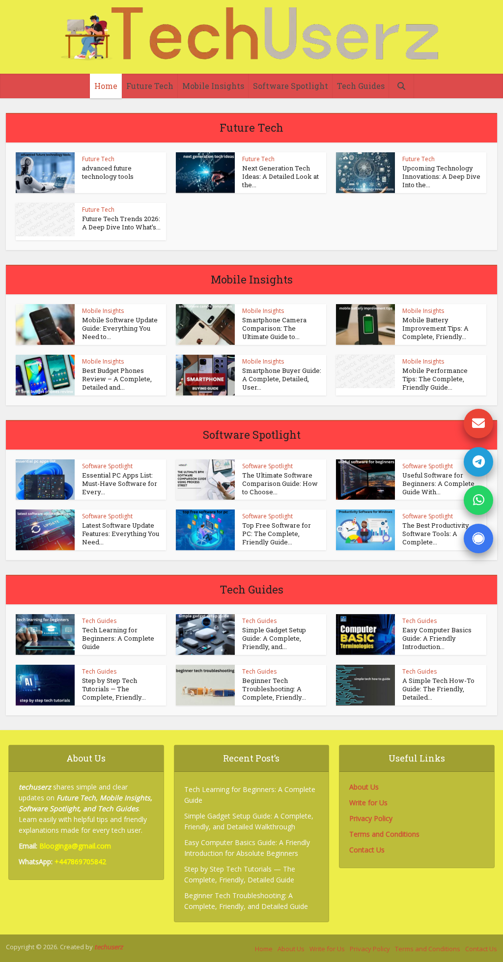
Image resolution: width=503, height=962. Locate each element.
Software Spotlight (290, 86)
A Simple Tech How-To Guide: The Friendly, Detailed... (438, 689)
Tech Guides (361, 86)
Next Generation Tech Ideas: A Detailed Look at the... (280, 176)
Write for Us (368, 802)
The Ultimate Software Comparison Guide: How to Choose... (280, 483)
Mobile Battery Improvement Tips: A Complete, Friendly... (435, 328)
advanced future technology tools (108, 172)
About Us (364, 787)
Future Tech (149, 86)
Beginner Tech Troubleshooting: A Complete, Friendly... (274, 689)
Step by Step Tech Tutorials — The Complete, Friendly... (114, 689)
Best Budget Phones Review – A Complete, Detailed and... (117, 379)
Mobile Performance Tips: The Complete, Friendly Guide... (435, 379)
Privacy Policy (370, 818)
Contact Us (367, 849)
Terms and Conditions (384, 834)
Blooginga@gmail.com (75, 845)
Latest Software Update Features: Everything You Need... (120, 533)
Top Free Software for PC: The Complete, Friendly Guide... (276, 533)
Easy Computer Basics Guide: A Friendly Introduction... (437, 638)
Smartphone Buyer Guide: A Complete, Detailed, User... (281, 379)
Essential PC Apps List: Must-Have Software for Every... (119, 483)
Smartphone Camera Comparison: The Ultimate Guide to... (274, 328)
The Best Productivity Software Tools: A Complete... (435, 533)
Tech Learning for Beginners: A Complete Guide (118, 638)
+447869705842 (80, 861)
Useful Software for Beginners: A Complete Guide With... (438, 483)
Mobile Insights (213, 86)
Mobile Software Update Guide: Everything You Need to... (120, 328)
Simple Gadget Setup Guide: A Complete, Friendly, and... (274, 638)
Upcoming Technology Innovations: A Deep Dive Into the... (441, 176)
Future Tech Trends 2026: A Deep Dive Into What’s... (121, 222)
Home (105, 86)
